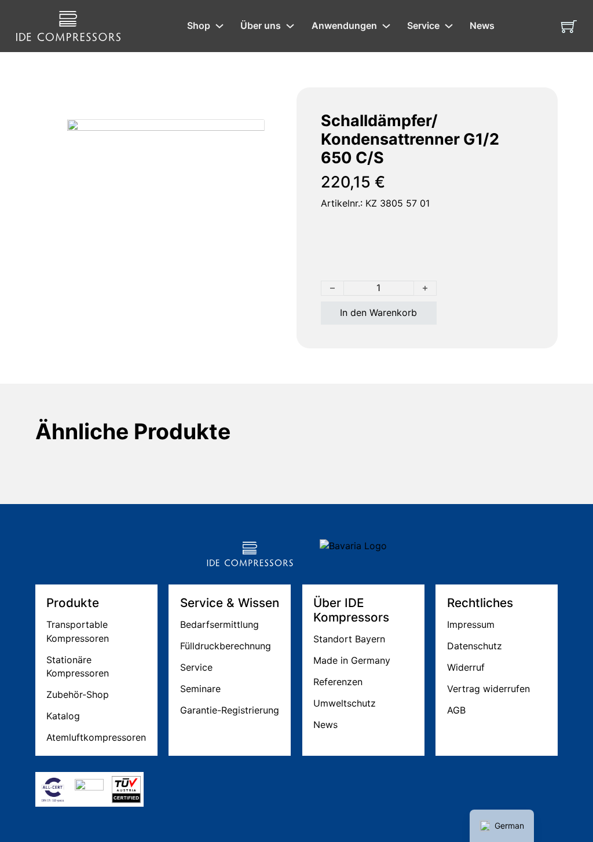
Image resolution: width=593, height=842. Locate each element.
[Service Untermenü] (448, 26)
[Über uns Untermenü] (290, 26)
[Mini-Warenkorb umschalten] (569, 26)
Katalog (63, 716)
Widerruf (466, 667)
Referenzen (338, 681)
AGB (456, 710)
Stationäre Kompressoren (77, 666)
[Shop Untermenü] (219, 26)
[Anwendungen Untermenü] (386, 26)
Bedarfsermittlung (219, 624)
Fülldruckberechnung (225, 646)
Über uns (260, 25)
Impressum (471, 624)
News (482, 25)
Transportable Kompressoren (77, 631)
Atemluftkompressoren (96, 737)
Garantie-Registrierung (229, 710)
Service (423, 25)
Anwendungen (344, 25)
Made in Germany (351, 660)
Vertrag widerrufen (488, 688)
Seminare (200, 688)
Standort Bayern (349, 639)
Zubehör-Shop (77, 694)
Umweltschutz (344, 703)
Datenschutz (474, 646)
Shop (198, 25)
